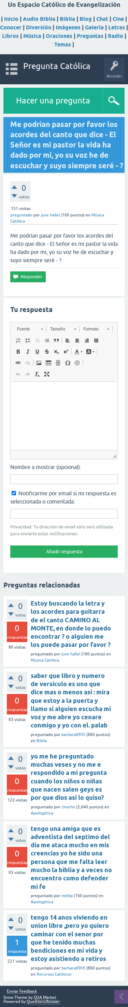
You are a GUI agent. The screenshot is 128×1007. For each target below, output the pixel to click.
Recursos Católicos (54, 974)
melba (67, 895)
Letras (116, 27)
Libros (10, 36)
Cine (118, 19)
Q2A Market (45, 997)
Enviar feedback (22, 991)
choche (68, 807)
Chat (102, 19)
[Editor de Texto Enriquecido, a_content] (64, 416)
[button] (29, 329)
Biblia (67, 19)
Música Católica (45, 660)
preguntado (21, 215)
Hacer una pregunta (53, 100)
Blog (86, 19)
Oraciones (59, 36)
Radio (115, 36)
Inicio (11, 19)
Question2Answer (43, 1001)
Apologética (42, 813)
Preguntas (90, 36)
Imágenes (68, 27)
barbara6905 (73, 734)
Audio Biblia (39, 19)
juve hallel (70, 654)
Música (32, 36)
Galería (94, 27)
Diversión (38, 27)
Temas (62, 44)
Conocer (11, 27)
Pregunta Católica (56, 66)
